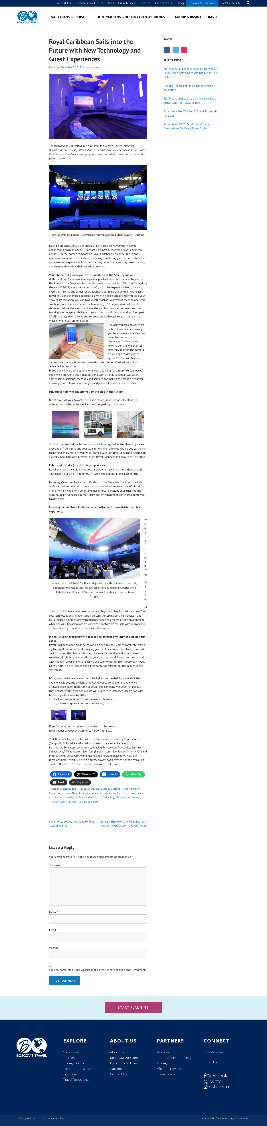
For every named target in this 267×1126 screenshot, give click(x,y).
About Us (64, 3)
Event (82, 793)
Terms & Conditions (54, 1118)
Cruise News (71, 793)
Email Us (210, 1062)
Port (75, 797)
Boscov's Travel (119, 788)
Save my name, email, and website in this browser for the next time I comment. (97, 970)
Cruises (68, 1058)
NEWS (69, 797)
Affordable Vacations (98, 788)
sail (99, 797)
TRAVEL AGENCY (58, 801)
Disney (162, 1063)
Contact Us (163, 3)
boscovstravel (92, 67)
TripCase (70, 1074)
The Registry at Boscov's (175, 1058)
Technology (108, 797)
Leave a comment (88, 801)
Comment (56, 865)
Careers (116, 1069)
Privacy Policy (26, 1118)
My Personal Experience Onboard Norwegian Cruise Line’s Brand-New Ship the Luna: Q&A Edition (190, 73)
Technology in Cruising (128, 797)
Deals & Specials (203, 3)
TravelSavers (166, 1074)
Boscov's (163, 1052)
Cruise (60, 793)
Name (53, 912)
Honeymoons (73, 1063)
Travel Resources (75, 1079)
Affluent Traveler (169, 1069)
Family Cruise (101, 793)
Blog (180, 3)
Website (54, 948)
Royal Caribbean (88, 797)
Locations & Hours (89, 3)
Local (62, 797)
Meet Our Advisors (121, 3)
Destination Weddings (80, 1069)
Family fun (114, 793)
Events (145, 3)
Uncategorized (68, 788)
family (89, 793)
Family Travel (129, 793)
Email (53, 930)
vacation (72, 801)
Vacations (70, 1052)
